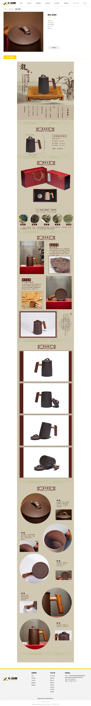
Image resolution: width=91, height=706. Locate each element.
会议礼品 (11, 9)
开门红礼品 (52, 675)
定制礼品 (52, 691)
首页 (5, 9)
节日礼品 (52, 684)
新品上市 (52, 680)
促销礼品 (52, 682)
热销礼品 (52, 678)
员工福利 (52, 689)
